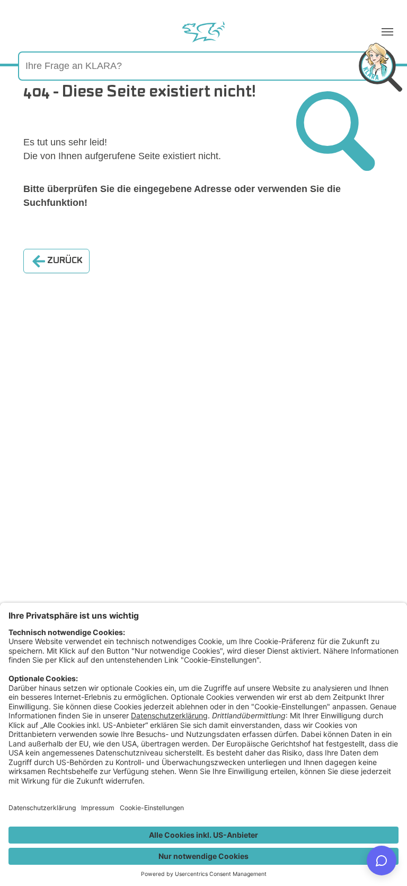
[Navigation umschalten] (387, 32)
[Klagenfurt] (203, 32)
